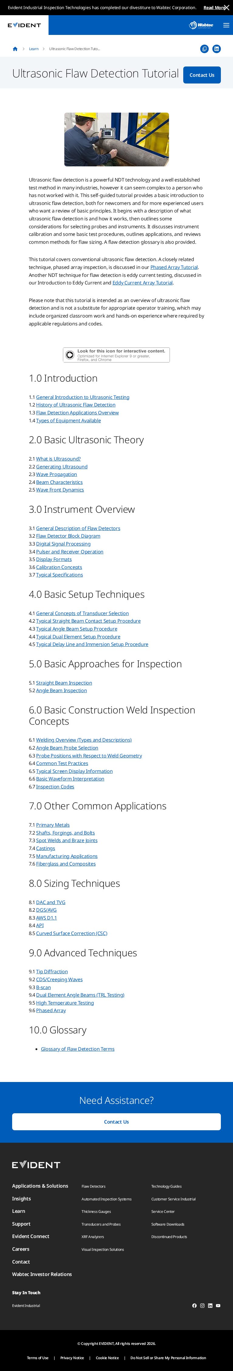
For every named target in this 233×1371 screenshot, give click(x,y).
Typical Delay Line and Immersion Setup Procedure (92, 644)
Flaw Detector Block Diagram (68, 535)
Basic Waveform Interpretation (70, 778)
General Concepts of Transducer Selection (82, 613)
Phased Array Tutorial (174, 267)
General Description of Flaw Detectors (78, 528)
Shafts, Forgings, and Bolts (65, 832)
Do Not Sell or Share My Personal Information (168, 1357)
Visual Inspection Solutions (103, 1249)
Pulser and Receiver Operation (69, 551)
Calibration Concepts (59, 567)
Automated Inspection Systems (106, 1199)
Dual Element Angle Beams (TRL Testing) (80, 995)
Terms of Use (38, 1357)
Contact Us (202, 75)
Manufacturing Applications (67, 856)
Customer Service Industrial (173, 1199)
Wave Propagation (56, 474)
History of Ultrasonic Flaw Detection (75, 404)
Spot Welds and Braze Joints (66, 840)
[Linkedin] (210, 1306)
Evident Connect (30, 1236)
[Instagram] (202, 1306)
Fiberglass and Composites (66, 863)
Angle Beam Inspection (61, 690)
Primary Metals (53, 825)
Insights (21, 1198)
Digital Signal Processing (63, 543)
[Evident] (24, 25)
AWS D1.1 (46, 917)
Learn (33, 48)
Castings (45, 848)
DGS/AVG (46, 910)
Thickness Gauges (96, 1211)
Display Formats (54, 559)
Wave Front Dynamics (60, 489)
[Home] (15, 49)
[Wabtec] (201, 25)
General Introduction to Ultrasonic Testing (83, 397)
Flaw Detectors (94, 1186)
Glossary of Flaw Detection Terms (78, 1049)
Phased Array (51, 1010)
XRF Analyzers (93, 1236)
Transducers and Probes (101, 1224)
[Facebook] (194, 1306)
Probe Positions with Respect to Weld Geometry (89, 755)
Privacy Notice (72, 1357)
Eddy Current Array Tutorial (143, 282)
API (39, 925)
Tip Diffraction (52, 971)
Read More (214, 7)
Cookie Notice (107, 1357)
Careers (20, 1249)
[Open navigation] (226, 25)
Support (21, 1223)
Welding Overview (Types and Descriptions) (84, 740)
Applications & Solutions (40, 1185)
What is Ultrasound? (58, 458)
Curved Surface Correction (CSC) (71, 933)
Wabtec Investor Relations (42, 1274)
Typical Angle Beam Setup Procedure (76, 628)
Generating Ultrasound (61, 466)
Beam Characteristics (59, 482)
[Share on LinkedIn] (216, 49)
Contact (21, 1261)
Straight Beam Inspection (64, 682)
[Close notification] (226, 7)
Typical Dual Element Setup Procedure (78, 636)
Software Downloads (167, 1224)
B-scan (43, 987)
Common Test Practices (62, 763)
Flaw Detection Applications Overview (77, 412)
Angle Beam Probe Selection (67, 747)
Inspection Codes (55, 786)
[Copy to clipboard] (204, 49)
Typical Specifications (59, 574)
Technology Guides (166, 1186)
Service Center (163, 1211)
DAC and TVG (50, 902)
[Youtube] (218, 1306)
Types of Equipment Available (68, 420)
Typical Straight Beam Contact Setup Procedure (88, 620)
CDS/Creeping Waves (59, 979)
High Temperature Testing (65, 1002)
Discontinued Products (169, 1236)
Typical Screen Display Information (74, 771)
